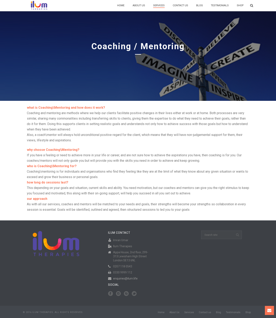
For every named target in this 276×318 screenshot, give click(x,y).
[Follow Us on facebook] (110, 293)
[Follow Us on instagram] (118, 293)
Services (159, 5)
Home (120, 5)
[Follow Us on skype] (126, 293)
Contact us (180, 5)
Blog (199, 5)
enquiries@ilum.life (125, 278)
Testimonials (220, 5)
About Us (139, 5)
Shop (240, 5)
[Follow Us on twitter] (134, 293)
